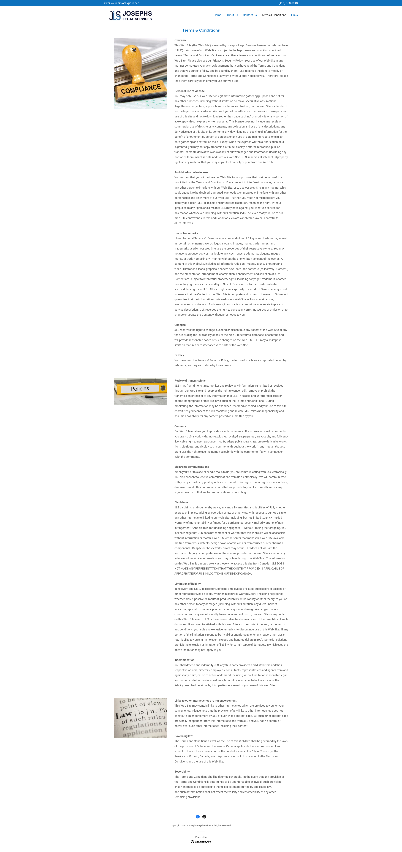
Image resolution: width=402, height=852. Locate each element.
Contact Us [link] (250, 15)
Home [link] (217, 15)
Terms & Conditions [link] (274, 15)
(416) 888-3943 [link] (288, 3)
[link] (130, 14)
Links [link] (294, 15)
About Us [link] (232, 15)
